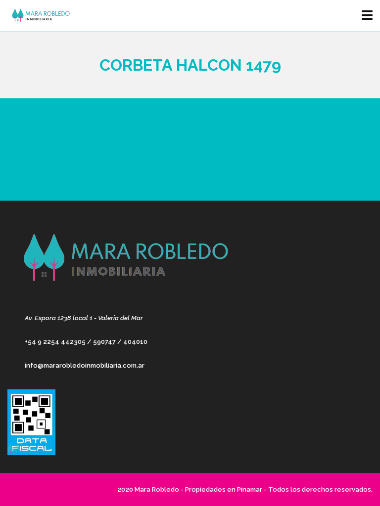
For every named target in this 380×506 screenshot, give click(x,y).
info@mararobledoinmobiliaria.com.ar (84, 365)
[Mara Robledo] (38, 16)
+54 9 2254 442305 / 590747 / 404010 (86, 341)
